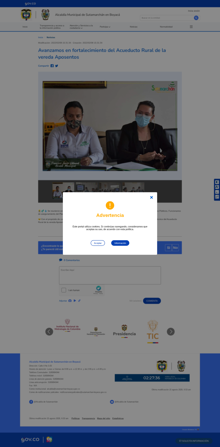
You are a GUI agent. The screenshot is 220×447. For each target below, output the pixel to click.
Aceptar (98, 243)
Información (120, 243)
